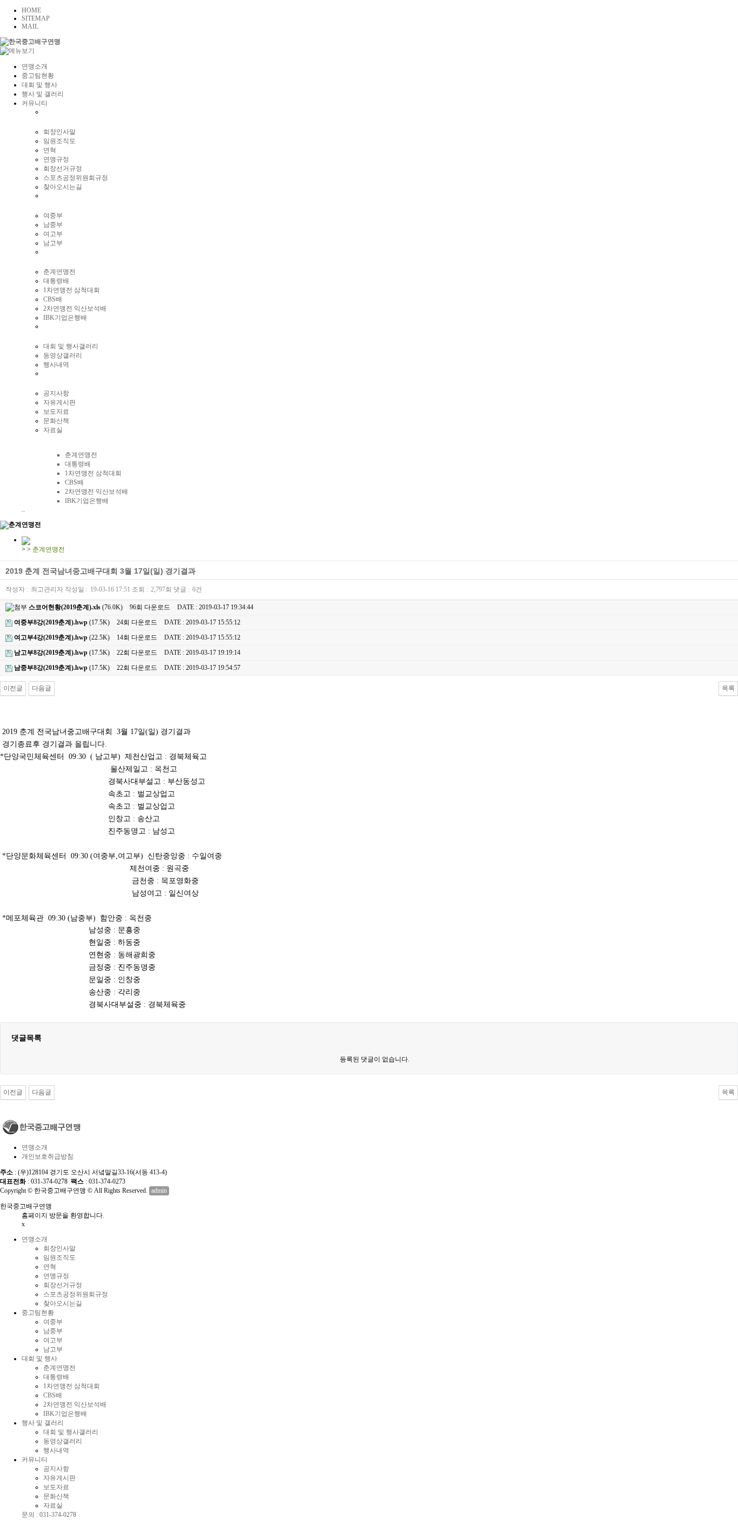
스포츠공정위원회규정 (75, 177)
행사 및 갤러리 (43, 94)
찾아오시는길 (62, 187)
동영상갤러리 (62, 355)
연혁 (49, 150)
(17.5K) (62, 622)
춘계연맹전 (59, 271)
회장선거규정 (62, 168)
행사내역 (56, 364)
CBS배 (52, 299)
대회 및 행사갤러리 (70, 346)
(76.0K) (76, 607)
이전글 (13, 688)
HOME (31, 10)
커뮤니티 (35, 103)
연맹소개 (35, 66)
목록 (728, 688)
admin (159, 1190)
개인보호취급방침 (47, 1156)
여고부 (53, 234)
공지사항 (56, 393)
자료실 (53, 430)
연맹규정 (56, 159)
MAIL (30, 26)
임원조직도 (59, 141)
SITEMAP (36, 18)
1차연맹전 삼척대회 (71, 290)
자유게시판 (59, 402)
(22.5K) (62, 637)
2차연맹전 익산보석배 (74, 308)
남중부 (53, 224)
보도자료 (56, 411)
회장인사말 (59, 132)
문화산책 (56, 421)
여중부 (53, 215)
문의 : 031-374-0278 (49, 1514)
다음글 (41, 688)
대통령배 (56, 281)
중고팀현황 (38, 75)
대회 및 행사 (39, 85)
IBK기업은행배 (65, 317)
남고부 (53, 243)
